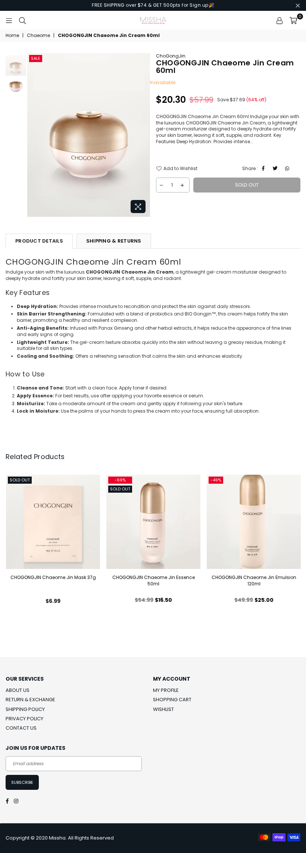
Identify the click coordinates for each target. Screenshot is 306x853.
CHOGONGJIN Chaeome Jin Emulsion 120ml (254, 580)
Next (143, 134)
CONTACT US (21, 728)
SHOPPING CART (172, 699)
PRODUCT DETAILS (39, 240)
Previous (33, 134)
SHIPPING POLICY (25, 709)
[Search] (22, 20)
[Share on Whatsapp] (288, 169)
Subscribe (22, 782)
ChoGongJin (170, 56)
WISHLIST (163, 709)
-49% (215, 480)
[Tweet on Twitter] (276, 169)
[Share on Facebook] (264, 169)
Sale (35, 58)
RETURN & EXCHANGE (30, 699)
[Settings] (279, 20)
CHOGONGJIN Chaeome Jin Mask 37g (53, 577)
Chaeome (38, 36)
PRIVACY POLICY (24, 718)
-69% (120, 480)
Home (12, 36)
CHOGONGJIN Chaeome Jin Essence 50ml (153, 580)
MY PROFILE (166, 690)
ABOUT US (17, 690)
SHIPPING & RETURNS (113, 240)
